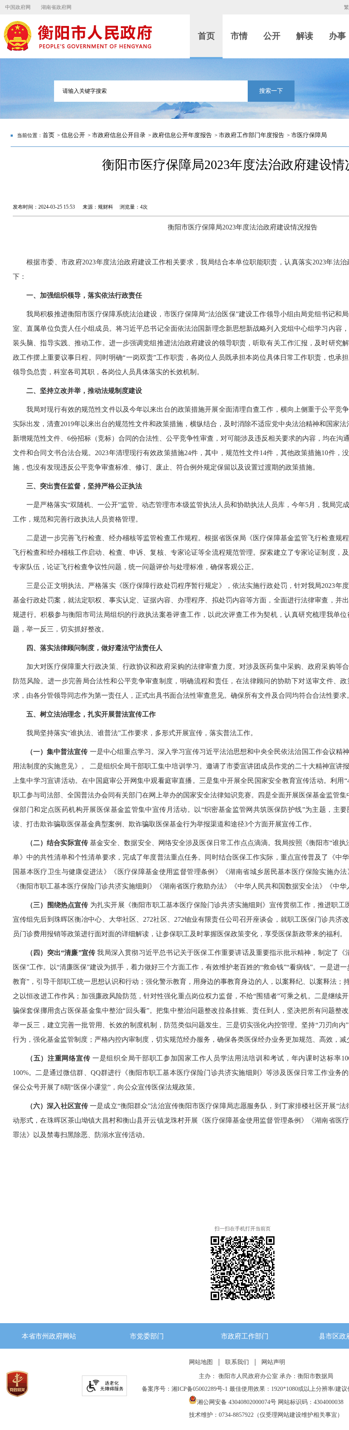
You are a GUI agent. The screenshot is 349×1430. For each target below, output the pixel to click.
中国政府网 (18, 7)
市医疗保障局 (309, 135)
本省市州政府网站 (49, 1336)
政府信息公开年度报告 (182, 135)
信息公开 (73, 135)
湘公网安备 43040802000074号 (236, 1402)
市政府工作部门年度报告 (251, 135)
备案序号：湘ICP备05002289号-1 (185, 1389)
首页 (48, 135)
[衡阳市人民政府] (77, 49)
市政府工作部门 (245, 1336)
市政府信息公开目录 (119, 135)
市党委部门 (147, 1336)
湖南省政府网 (56, 7)
